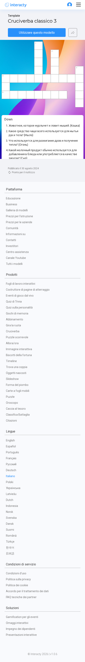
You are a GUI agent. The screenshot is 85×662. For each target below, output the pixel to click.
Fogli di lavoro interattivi (20, 283)
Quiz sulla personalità (19, 307)
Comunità (12, 228)
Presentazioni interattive (21, 634)
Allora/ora (12, 343)
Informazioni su (16, 234)
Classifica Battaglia (18, 414)
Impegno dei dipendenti (20, 628)
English (10, 440)
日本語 (10, 553)
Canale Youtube (16, 257)
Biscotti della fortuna (19, 355)
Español (11, 446)
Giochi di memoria (17, 313)
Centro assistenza (17, 252)
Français (11, 458)
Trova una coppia (16, 367)
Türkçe (10, 541)
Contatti (11, 240)
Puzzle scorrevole (17, 337)
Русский (11, 464)
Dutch (9, 500)
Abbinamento (14, 319)
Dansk (10, 523)
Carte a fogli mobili (17, 390)
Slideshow (12, 378)
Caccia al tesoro (16, 408)
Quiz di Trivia (14, 301)
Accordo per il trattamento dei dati (27, 591)
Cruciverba (12, 331)
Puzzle (10, 396)
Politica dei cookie (17, 585)
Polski (9, 482)
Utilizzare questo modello (37, 33)
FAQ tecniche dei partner (21, 597)
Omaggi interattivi (17, 623)
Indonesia (12, 505)
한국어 (10, 547)
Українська (13, 488)
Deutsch (11, 470)
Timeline (11, 361)
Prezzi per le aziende (19, 222)
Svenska (11, 517)
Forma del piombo (17, 384)
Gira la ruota (13, 325)
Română (11, 535)
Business (11, 204)
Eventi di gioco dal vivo (20, 295)
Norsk (9, 511)
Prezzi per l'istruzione (19, 216)
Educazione (13, 198)
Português (12, 452)
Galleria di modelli (17, 210)
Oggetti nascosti (16, 373)
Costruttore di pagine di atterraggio (28, 289)
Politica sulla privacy (18, 579)
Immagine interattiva (19, 349)
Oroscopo (12, 402)
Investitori (12, 246)
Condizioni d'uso (16, 573)
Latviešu (11, 494)
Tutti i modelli (14, 263)
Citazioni (11, 420)
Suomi (10, 529)
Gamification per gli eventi (22, 617)
